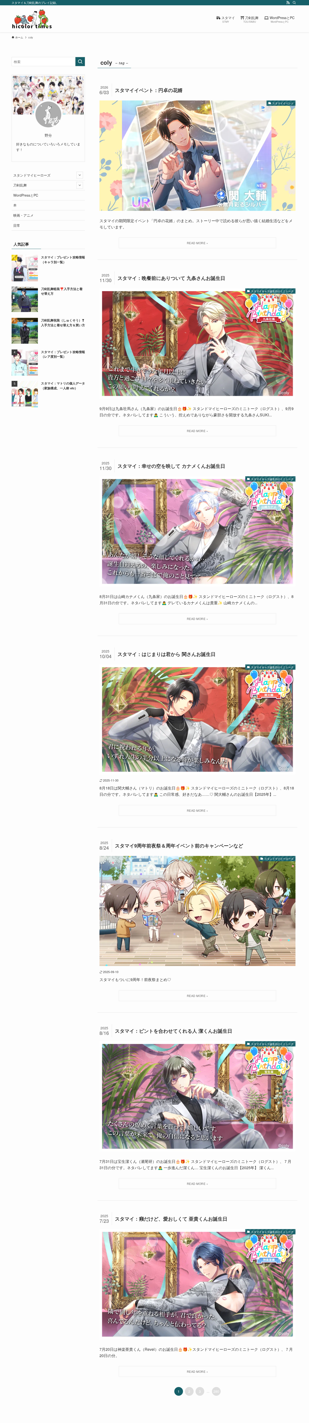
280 (216, 1391)
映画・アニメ (23, 215)
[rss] (288, 2)
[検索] (294, 2)
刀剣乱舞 (20, 185)
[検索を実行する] (80, 61)
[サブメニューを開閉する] (79, 175)
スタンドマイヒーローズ (31, 175)
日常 (16, 225)
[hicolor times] (32, 18)
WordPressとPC (25, 195)
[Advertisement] (48, 446)
